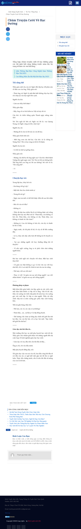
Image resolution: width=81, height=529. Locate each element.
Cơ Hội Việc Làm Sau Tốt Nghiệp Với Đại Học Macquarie (28, 421)
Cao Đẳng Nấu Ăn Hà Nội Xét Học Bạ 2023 (32, 76)
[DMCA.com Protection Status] (10, 517)
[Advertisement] (33, 44)
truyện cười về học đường (26, 430)
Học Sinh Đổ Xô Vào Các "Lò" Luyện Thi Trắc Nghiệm (26, 426)
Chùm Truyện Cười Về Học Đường (17, 14)
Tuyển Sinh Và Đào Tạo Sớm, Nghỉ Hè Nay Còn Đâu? (26, 419)
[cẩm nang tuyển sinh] (70, 2)
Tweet (34, 403)
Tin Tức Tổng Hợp (32, 12)
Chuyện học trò (64, 46)
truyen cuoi (14, 430)
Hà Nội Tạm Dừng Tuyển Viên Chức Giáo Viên (24, 412)
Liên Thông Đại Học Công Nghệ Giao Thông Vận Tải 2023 (34, 72)
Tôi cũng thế (63, 42)
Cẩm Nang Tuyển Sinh (15, 12)
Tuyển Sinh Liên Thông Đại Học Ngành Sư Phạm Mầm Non (28, 423)
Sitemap (7, 513)
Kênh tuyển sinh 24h (34, 521)
